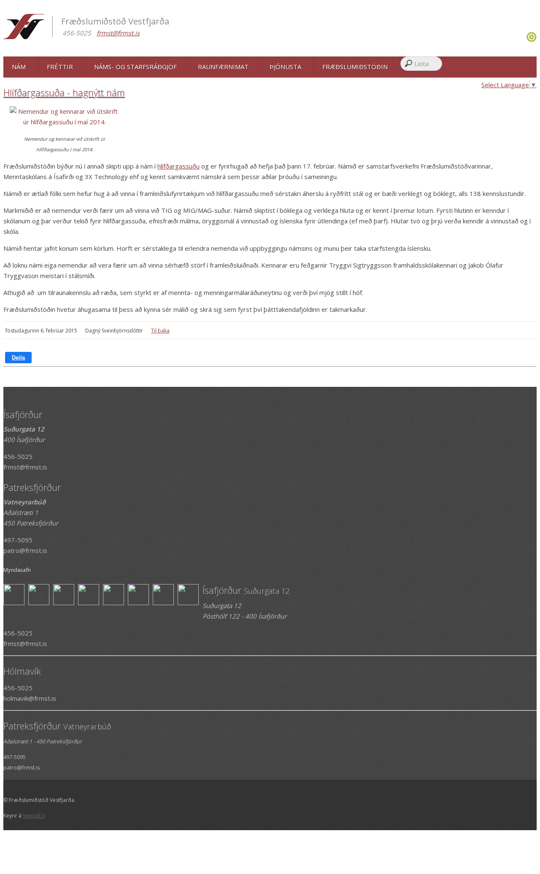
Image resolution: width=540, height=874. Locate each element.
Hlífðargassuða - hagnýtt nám (64, 92)
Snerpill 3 (34, 815)
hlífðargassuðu (178, 166)
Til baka (160, 330)
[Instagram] (525, 39)
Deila (18, 357)
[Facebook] (523, 39)
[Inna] (531, 39)
